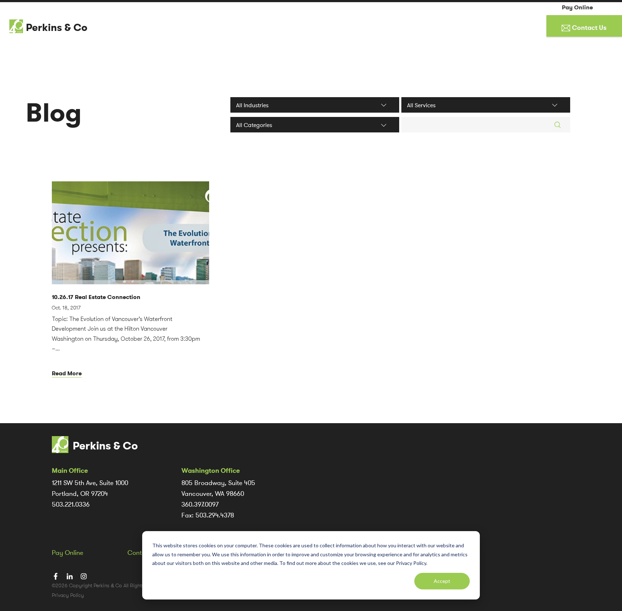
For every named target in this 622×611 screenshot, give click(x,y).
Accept (442, 581)
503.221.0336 (71, 504)
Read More (67, 373)
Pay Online (577, 7)
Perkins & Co (56, 28)
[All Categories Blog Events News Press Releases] (314, 124)
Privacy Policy (68, 595)
